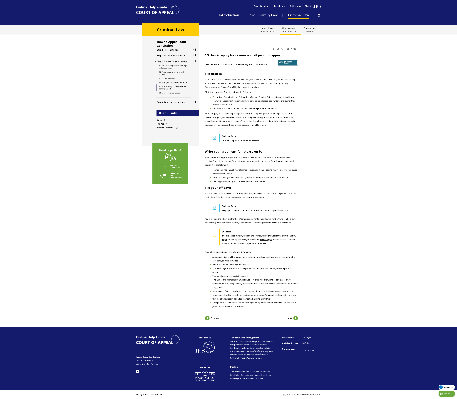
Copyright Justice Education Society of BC (300, 394)
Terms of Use (156, 394)
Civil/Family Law (290, 343)
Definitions (295, 6)
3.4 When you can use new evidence (173, 82)
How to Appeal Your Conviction (289, 30)
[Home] (158, 10)
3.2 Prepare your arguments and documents (171, 73)
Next (290, 318)
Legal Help (279, 6)
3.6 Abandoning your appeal (169, 93)
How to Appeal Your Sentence (267, 30)
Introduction (288, 337)
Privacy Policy (142, 394)
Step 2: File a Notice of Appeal (171, 55)
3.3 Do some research (167, 78)
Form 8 (231, 87)
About (308, 6)
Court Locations (262, 6)
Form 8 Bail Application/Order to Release (240, 140)
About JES (306, 337)
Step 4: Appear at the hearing (171, 102)
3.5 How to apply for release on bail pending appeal (172, 87)
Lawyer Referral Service (255, 243)
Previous (215, 318)
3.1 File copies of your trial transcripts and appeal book (173, 66)
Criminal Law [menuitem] (298, 15)
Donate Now (308, 350)
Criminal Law (288, 349)
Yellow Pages (266, 239)
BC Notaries (275, 235)
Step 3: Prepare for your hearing (172, 61)
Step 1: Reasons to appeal (169, 50)
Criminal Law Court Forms (309, 30)
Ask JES (447, 394)
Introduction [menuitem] (229, 15)
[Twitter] (137, 371)
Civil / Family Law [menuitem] (264, 15)
